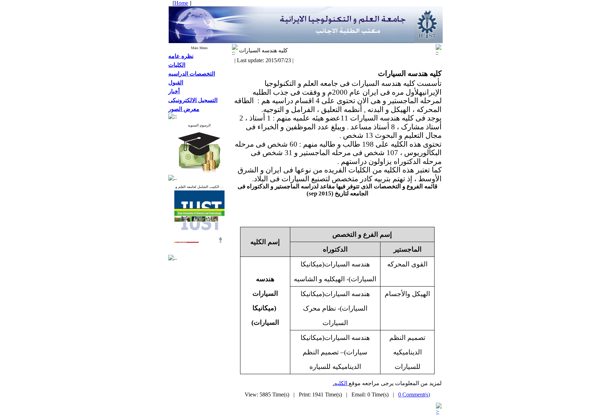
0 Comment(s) (414, 394)
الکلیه (340, 383)
